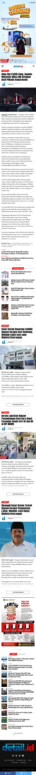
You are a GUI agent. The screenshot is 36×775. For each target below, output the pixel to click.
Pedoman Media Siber (21, 760)
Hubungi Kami (23, 762)
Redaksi (30, 760)
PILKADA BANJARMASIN (23, 245)
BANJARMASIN (16, 243)
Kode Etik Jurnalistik (9, 760)
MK (32, 243)
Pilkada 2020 (12, 245)
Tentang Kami (15, 762)
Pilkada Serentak (7, 246)
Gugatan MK (25, 243)
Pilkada (4, 245)
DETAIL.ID (10, 84)
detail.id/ (4, 115)
